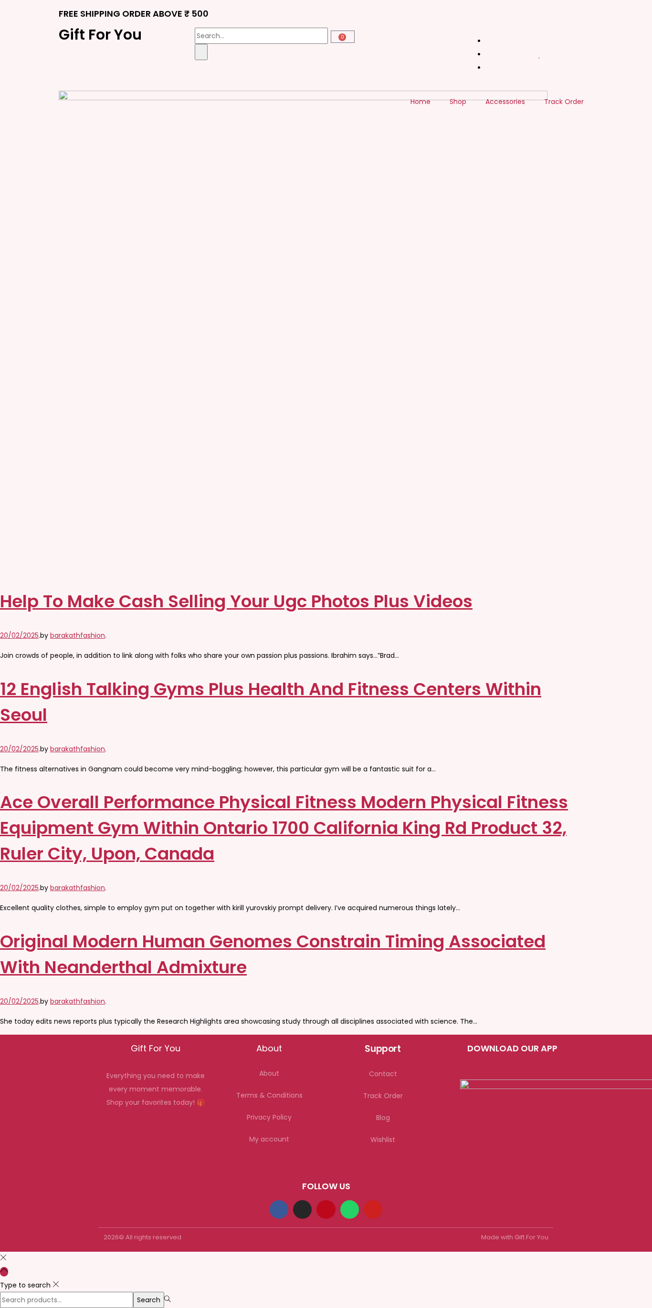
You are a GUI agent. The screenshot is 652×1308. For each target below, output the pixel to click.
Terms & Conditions (269, 1095)
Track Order (564, 101)
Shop (458, 101)
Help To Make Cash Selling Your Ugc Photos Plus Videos (236, 601)
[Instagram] (302, 1209)
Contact (383, 1074)
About (269, 1073)
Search (148, 1300)
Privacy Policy (269, 1117)
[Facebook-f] (279, 1209)
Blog (383, 1117)
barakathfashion (77, 635)
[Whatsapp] (349, 1209)
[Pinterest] (325, 1209)
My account (269, 1139)
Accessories (505, 101)
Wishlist (382, 1139)
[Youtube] (373, 1209)
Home (420, 101)
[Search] (201, 52)
